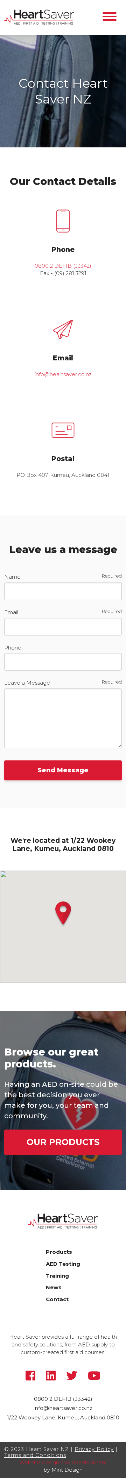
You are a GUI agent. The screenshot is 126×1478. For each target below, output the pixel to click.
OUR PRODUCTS (63, 1142)
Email (11, 612)
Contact (57, 1299)
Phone (12, 647)
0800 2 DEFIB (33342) (63, 265)
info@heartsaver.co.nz (63, 374)
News (54, 1287)
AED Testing (63, 1263)
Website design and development (63, 1462)
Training (57, 1275)
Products (59, 1252)
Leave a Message (27, 682)
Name (12, 576)
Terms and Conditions (35, 1455)
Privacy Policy (94, 1449)
